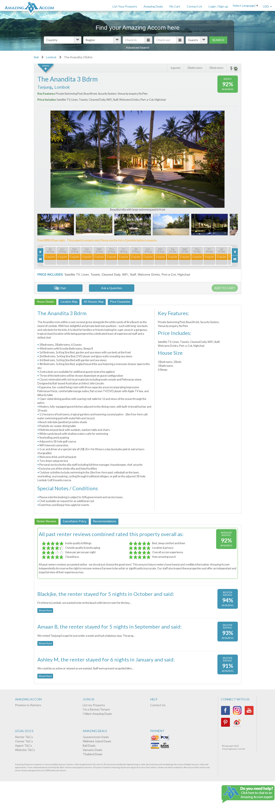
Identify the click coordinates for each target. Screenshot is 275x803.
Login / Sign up (218, 6)
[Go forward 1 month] (235, 259)
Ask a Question (111, 288)
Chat (62, 288)
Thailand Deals (92, 754)
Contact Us (194, 6)
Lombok (51, 57)
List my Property (94, 705)
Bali (36, 57)
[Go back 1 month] (40, 259)
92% (228, 84)
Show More (45, 610)
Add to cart (224, 288)
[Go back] (40, 251)
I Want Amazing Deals (97, 713)
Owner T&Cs (24, 741)
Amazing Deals (153, 6)
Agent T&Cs (23, 745)
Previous (56, 161)
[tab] (45, 301)
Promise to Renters (28, 705)
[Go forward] (235, 251)
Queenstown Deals (96, 737)
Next (218, 161)
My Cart (175, 6)
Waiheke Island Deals (97, 741)
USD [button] (266, 6)
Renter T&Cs (24, 737)
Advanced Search (137, 47)
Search (218, 40)
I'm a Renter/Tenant (96, 709)
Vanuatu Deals (92, 750)
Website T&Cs (25, 750)
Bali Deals (89, 745)
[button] (62, 40)
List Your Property (125, 6)
